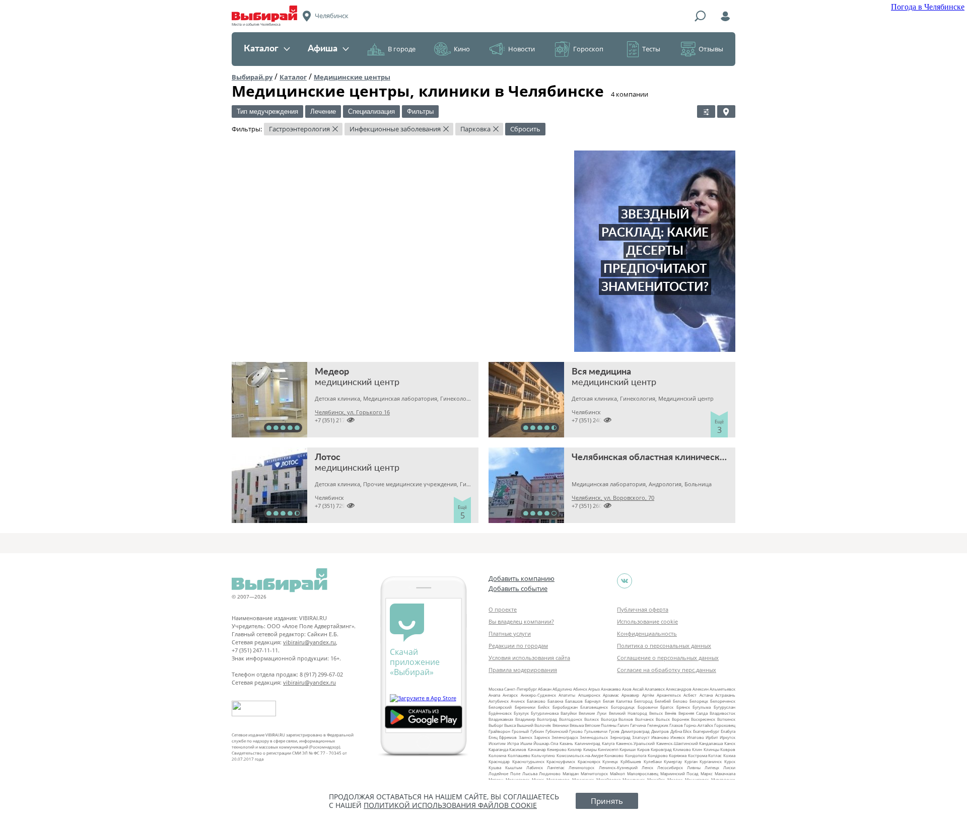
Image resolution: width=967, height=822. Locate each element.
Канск (729, 743)
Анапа (494, 695)
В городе (402, 48)
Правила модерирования (523, 670)
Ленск (647, 767)
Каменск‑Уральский (635, 743)
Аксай (638, 689)
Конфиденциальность (647, 633)
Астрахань (725, 695)
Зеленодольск (594, 737)
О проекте (503, 609)
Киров (643, 749)
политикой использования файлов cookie (450, 805)
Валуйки (569, 713)
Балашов (574, 701)
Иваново (660, 737)
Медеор (332, 372)
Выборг (496, 725)
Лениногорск (581, 767)
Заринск (542, 737)
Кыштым (513, 767)
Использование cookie (647, 621)
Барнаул (593, 701)
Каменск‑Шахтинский (677, 743)
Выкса (510, 725)
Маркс (707, 773)
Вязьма (577, 725)
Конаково (614, 755)
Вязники (560, 725)
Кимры (590, 749)
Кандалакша (711, 743)
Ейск (687, 731)
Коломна (497, 755)
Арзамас (611, 695)
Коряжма (677, 755)
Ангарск (510, 695)
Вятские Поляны (600, 725)
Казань (566, 743)
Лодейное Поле (504, 773)
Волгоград (547, 719)
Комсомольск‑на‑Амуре (580, 755)
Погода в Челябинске (927, 7)
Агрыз (594, 689)
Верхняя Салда (693, 713)
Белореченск (722, 701)
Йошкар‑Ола (545, 743)
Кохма (729, 755)
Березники (525, 707)
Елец (493, 737)
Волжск (591, 719)
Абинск (580, 689)
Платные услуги (510, 633)
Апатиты (567, 695)
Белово (680, 701)
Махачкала (725, 773)
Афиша (322, 48)
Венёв (670, 713)
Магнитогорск (594, 773)
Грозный (520, 731)
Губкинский (556, 731)
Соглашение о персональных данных (668, 657)
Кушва (495, 767)
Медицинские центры (352, 77)
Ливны (694, 767)
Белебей (663, 701)
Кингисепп (608, 749)
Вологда (609, 719)
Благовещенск (594, 707)
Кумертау (673, 761)
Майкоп (617, 773)
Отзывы (711, 48)
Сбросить (525, 128)
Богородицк (623, 707)
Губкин (537, 731)
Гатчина (638, 725)
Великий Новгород (628, 713)
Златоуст (641, 737)
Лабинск (534, 767)
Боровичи (648, 707)
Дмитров (660, 731)
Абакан (544, 689)
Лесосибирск (670, 767)
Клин (697, 749)
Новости (521, 48)
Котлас (715, 755)
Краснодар (499, 761)
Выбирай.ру (252, 77)
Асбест (690, 695)
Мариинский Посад (679, 773)
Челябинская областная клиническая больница (672, 457)
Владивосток (722, 713)
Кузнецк (610, 761)
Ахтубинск (499, 701)
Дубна (676, 731)
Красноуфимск (560, 761)
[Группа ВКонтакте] (624, 580)
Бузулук (521, 713)
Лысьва (529, 773)
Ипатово (695, 737)
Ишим (526, 743)
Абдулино (562, 689)
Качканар (537, 749)
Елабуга (728, 731)
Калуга (608, 743)
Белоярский (500, 707)
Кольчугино (543, 755)
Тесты (651, 48)
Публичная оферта (642, 609)
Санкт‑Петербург (520, 689)
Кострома (697, 755)
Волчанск (644, 719)
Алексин (701, 689)
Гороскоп (588, 48)
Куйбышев (630, 761)
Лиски (729, 767)
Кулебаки (653, 761)
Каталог (261, 48)
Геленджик (657, 725)
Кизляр (575, 749)
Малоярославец (642, 773)
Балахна (555, 701)
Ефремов (508, 737)
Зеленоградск (564, 737)
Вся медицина (601, 372)
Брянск (683, 707)
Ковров (727, 749)
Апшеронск (589, 695)
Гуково (576, 731)
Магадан (571, 773)
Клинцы (711, 749)
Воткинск (726, 719)
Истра (513, 743)
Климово (682, 749)
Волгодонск (570, 719)
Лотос (327, 457)
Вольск (663, 719)
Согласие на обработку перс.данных (666, 670)
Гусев (614, 731)
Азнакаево (611, 689)
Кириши (627, 749)
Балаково (536, 701)
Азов (627, 689)
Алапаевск (655, 689)
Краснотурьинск (528, 761)
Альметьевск (722, 689)
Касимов (517, 749)
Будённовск (500, 713)
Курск (729, 761)
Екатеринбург (706, 731)
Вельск (656, 713)
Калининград (587, 743)
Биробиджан (565, 707)
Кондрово (658, 755)
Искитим (497, 743)
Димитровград (635, 731)
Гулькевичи (595, 731)
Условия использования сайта (529, 657)
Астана (706, 695)
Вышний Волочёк (534, 725)
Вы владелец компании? (521, 621)
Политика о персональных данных (664, 645)
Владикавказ (501, 719)
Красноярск (589, 761)
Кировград (661, 749)
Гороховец (724, 725)
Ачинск (518, 701)
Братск (666, 707)
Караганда (498, 749)
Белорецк (698, 701)
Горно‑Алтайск (698, 725)
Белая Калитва (617, 701)
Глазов (676, 725)
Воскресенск (703, 719)
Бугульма (702, 707)
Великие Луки (592, 713)
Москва (496, 689)
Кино (462, 48)
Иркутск (727, 737)
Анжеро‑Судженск (538, 695)
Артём (648, 695)
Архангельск (669, 695)
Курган (691, 761)
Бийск (543, 707)
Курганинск (711, 761)
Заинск (525, 737)
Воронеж (680, 719)
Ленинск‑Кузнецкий (618, 767)
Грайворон (499, 731)
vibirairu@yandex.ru (309, 642)
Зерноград (620, 737)
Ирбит (712, 737)
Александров (679, 689)
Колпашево (519, 755)
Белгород (643, 701)
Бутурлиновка (545, 713)
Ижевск (677, 737)
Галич (623, 725)
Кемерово (557, 749)
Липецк (712, 767)
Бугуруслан (724, 707)
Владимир (525, 719)
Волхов (625, 719)
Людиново (550, 773)
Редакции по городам (518, 645)
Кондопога (635, 755)
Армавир (630, 695)
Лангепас (556, 767)
